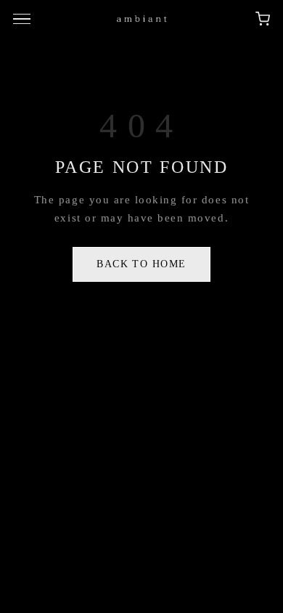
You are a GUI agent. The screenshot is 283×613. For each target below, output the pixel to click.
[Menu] (24, 19)
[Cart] (262, 19)
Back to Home (141, 264)
